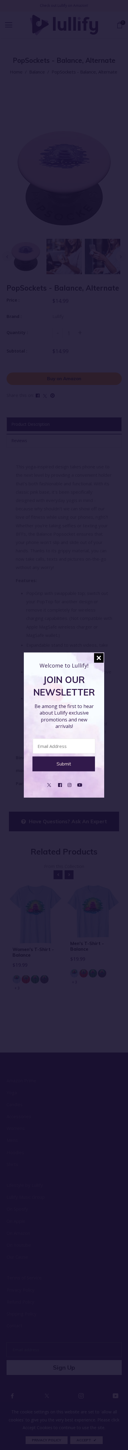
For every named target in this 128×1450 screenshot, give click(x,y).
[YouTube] (79, 784)
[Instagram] (69, 784)
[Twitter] (49, 784)
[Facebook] (60, 784)
